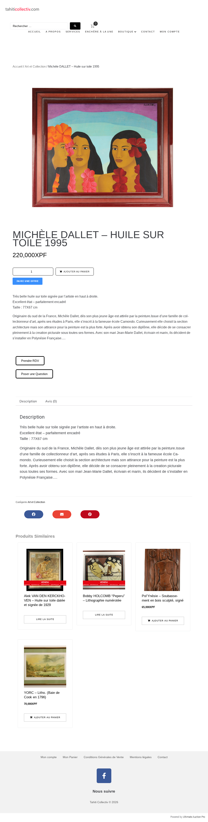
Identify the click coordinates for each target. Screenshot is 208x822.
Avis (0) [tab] (51, 401)
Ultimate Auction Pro (194, 817)
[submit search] (75, 26)
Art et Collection (35, 66)
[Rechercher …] (39, 26)
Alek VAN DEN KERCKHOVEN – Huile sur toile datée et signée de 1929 (44, 600)
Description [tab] (28, 401)
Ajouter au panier (77, 271)
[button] (33, 514)
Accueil (17, 66)
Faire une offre (27, 281)
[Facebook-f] (104, 775)
